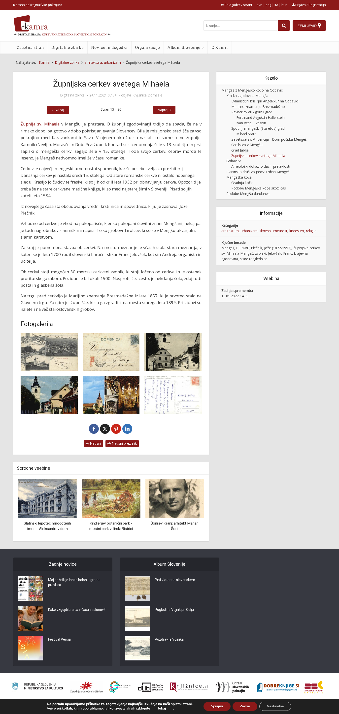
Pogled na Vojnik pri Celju (174, 610)
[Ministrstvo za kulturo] (37, 687)
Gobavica (233, 160)
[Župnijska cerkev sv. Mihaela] (173, 352)
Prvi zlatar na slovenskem (175, 580)
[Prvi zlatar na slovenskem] (137, 588)
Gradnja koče (242, 182)
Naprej (162, 109)
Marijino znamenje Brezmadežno (258, 106)
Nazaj (59, 109)
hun (284, 4)
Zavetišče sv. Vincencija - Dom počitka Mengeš (269, 139)
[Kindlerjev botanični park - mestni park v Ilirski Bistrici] (111, 498)
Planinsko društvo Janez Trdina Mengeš (258, 171)
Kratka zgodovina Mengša (247, 95)
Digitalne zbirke (67, 47)
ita (276, 4)
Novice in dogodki (109, 47)
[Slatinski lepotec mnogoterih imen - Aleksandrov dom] (47, 498)
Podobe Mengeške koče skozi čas (258, 188)
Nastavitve (275, 706)
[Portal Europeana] (120, 687)
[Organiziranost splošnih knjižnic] (86, 687)
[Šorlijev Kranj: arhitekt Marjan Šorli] (174, 498)
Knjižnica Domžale (147, 95)
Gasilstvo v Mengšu (247, 144)
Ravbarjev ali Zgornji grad (251, 112)
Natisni (95, 443)
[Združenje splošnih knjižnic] (314, 687)
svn (259, 4)
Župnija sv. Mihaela (40, 124)
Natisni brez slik (124, 443)
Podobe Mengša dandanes (248, 193)
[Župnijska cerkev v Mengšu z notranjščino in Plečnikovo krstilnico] (111, 395)
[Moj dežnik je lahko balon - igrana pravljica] (30, 588)
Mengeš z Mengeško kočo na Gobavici (252, 90)
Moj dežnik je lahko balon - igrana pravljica (74, 582)
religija (311, 230)
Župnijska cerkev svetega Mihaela (258, 155)
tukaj (162, 708)
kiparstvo (296, 230)
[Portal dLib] (150, 687)
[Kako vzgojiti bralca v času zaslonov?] (30, 618)
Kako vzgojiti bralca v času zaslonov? (76, 610)
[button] (191, 508)
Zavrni (245, 706)
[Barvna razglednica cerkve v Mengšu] (49, 395)
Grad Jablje (240, 150)
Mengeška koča (239, 177)
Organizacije (147, 47)
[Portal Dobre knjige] (278, 687)
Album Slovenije (183, 47)
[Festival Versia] (30, 648)
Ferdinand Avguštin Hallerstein (260, 117)
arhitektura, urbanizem (239, 230)
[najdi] (284, 25)
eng (268, 4)
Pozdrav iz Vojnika (169, 639)
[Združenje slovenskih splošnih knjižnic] (189, 687)
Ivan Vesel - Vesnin (251, 123)
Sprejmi (217, 706)
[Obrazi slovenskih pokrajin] (232, 687)
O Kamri (219, 47)
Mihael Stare (246, 133)
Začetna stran (30, 47)
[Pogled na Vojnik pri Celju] (137, 618)
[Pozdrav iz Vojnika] (137, 648)
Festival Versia (59, 639)
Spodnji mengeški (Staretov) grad (258, 128)
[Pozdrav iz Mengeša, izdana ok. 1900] (49, 352)
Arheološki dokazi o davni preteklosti (260, 166)
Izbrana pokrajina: (37, 4)
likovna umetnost (273, 230)
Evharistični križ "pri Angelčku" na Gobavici (265, 101)
